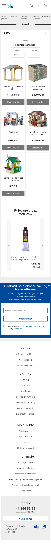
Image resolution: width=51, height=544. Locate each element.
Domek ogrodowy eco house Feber (13, 179)
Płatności (25, 385)
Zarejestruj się (25, 431)
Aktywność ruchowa (24, 18)
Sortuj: (25, 40)
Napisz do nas (25, 519)
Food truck (13, 132)
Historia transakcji (25, 448)
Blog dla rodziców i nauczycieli (25, 485)
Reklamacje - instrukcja (25, 402)
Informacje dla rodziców (25, 473)
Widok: (17, 50)
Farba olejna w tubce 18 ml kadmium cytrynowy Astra (23, 258)
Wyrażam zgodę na (26, 327)
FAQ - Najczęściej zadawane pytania (25, 479)
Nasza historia (25, 360)
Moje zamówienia (25, 436)
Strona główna (4, 18)
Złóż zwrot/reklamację (25, 414)
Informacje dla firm (25, 468)
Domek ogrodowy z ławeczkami (37, 133)
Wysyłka (25, 380)
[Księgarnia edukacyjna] (36, 526)
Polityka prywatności (25, 397)
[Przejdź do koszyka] (46, 5)
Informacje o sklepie (25, 354)
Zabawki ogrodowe (36, 18)
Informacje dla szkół (25, 462)
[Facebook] (44, 526)
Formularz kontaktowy (25, 365)
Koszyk (25, 442)
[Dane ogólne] (38, 5)
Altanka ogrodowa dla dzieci (13, 87)
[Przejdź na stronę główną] (10, 6)
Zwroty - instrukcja (25, 408)
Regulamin (25, 391)
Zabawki (14, 17)
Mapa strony (25, 490)
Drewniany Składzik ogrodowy (37, 87)
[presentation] (9, 245)
